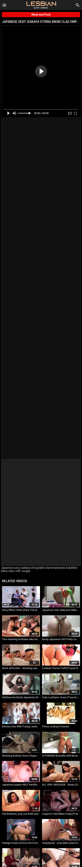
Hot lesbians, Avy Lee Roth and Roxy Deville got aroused (21, 813)
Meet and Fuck (41, 14)
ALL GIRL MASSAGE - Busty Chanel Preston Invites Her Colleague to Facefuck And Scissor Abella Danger (61, 784)
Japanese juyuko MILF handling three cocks (21, 784)
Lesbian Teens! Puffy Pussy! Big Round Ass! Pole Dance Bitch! (61, 668)
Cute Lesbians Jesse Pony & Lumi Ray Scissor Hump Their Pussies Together (61, 697)
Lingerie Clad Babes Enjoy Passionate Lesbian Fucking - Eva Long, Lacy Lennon (61, 813)
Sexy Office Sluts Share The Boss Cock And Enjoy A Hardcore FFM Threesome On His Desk (21, 609)
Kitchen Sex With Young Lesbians (21, 726)
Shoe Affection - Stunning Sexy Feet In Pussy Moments (21, 668)
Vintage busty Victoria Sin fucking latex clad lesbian (21, 842)
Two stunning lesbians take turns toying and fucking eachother (21, 639)
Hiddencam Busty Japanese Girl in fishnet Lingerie (21, 697)
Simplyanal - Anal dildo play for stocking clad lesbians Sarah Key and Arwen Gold (61, 842)
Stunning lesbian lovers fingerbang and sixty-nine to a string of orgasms (21, 755)
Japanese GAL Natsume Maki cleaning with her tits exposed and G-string (61, 609)
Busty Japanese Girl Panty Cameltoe (61, 639)
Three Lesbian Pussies (55, 726)
